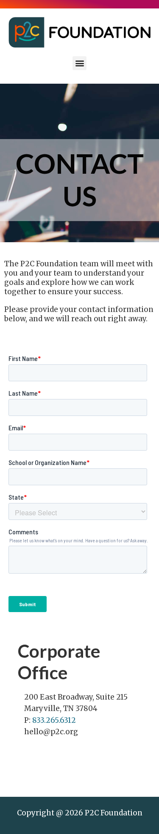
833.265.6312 (53, 720)
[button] (79, 63)
